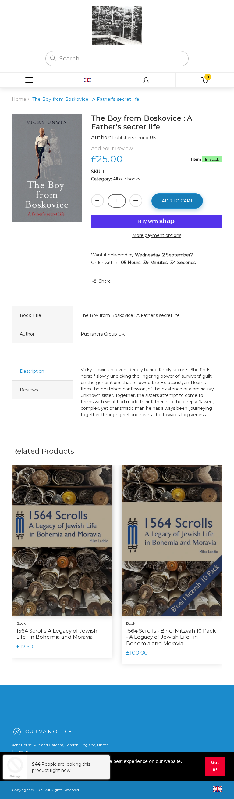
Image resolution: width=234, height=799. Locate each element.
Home (19, 99)
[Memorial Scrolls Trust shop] (117, 25)
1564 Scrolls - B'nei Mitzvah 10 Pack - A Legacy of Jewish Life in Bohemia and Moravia (171, 637)
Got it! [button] (215, 766)
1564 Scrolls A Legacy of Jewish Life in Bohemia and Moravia (57, 634)
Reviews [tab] (29, 390)
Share (105, 281)
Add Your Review (112, 148)
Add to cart (177, 201)
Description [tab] (32, 371)
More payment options (156, 235)
